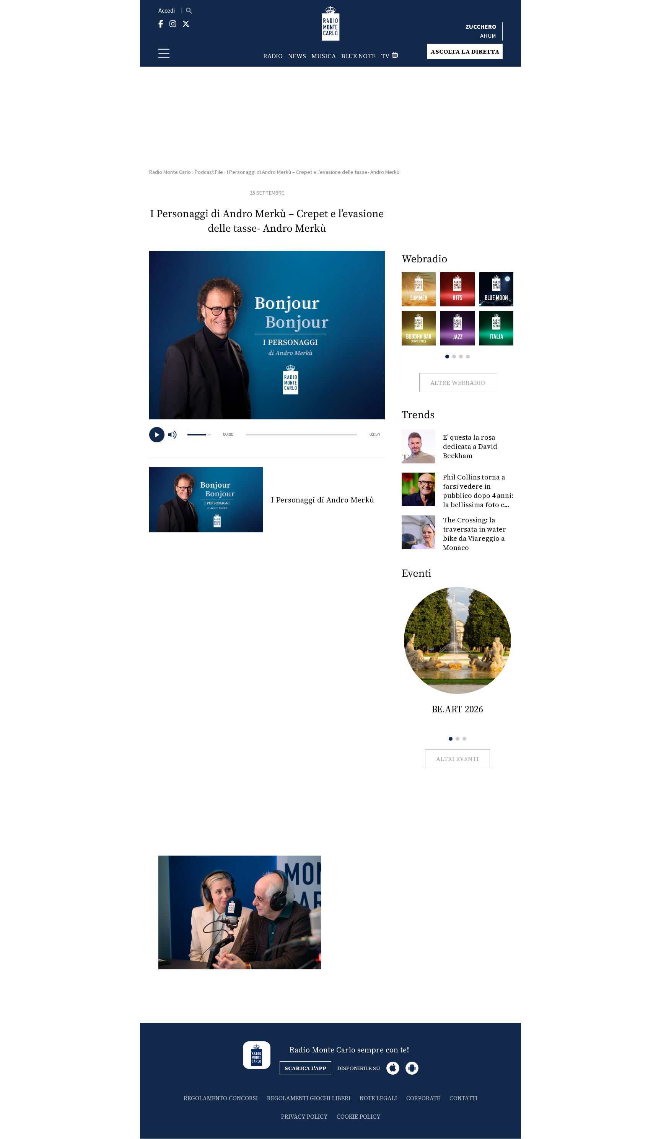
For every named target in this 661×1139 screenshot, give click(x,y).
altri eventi (457, 758)
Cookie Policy (358, 1117)
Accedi (166, 11)
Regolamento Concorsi (221, 1098)
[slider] (301, 434)
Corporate (423, 1098)
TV (385, 56)
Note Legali (378, 1098)
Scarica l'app (305, 1068)
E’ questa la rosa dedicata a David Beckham (470, 446)
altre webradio (457, 382)
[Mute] (176, 434)
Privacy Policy (304, 1117)
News (297, 56)
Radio (273, 56)
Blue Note (358, 56)
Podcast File (209, 172)
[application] (267, 434)
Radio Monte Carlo (170, 172)
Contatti (463, 1098)
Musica (323, 56)
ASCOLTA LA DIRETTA (465, 51)
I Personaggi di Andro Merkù (322, 499)
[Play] (156, 434)
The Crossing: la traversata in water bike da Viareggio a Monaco (474, 533)
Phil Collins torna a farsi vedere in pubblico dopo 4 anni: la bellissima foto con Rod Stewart (478, 495)
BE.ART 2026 (457, 709)
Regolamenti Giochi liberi (308, 1098)
